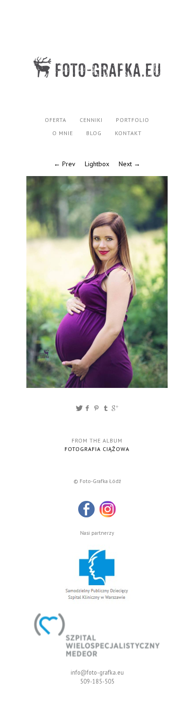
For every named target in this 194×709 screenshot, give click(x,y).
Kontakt (128, 133)
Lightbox (97, 164)
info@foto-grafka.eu (97, 672)
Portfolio (132, 119)
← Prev (64, 164)
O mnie (62, 133)
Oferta (55, 119)
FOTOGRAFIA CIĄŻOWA (97, 448)
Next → (129, 164)
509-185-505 (97, 681)
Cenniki (91, 119)
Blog (94, 133)
